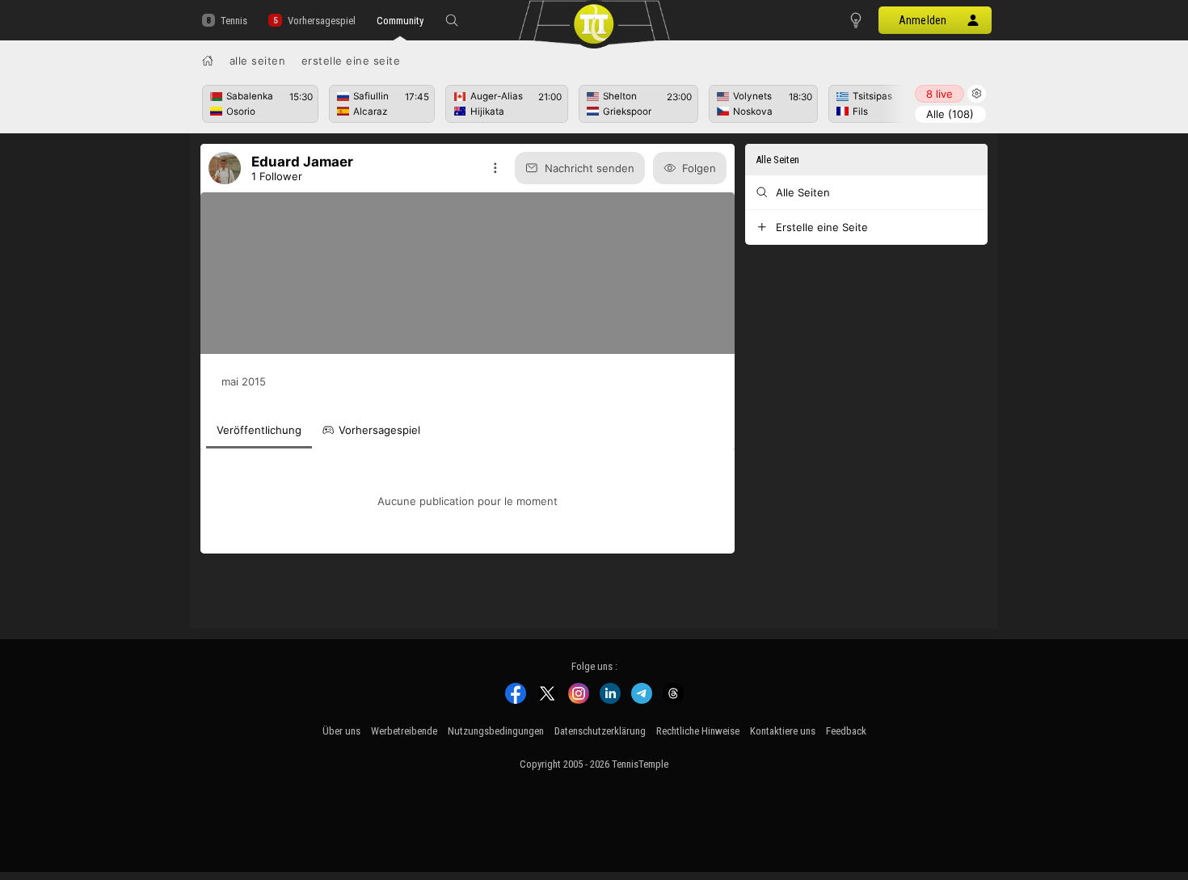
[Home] (207, 60)
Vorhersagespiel (321, 21)
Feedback (846, 731)
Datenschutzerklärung (600, 731)
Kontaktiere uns (782, 731)
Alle (950, 113)
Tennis (234, 21)
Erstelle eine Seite (351, 60)
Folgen (699, 168)
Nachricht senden (589, 168)
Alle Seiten (258, 60)
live (939, 93)
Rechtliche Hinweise (697, 731)
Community (400, 21)
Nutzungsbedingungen (496, 731)
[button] (451, 20)
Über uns (341, 731)
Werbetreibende (404, 731)
